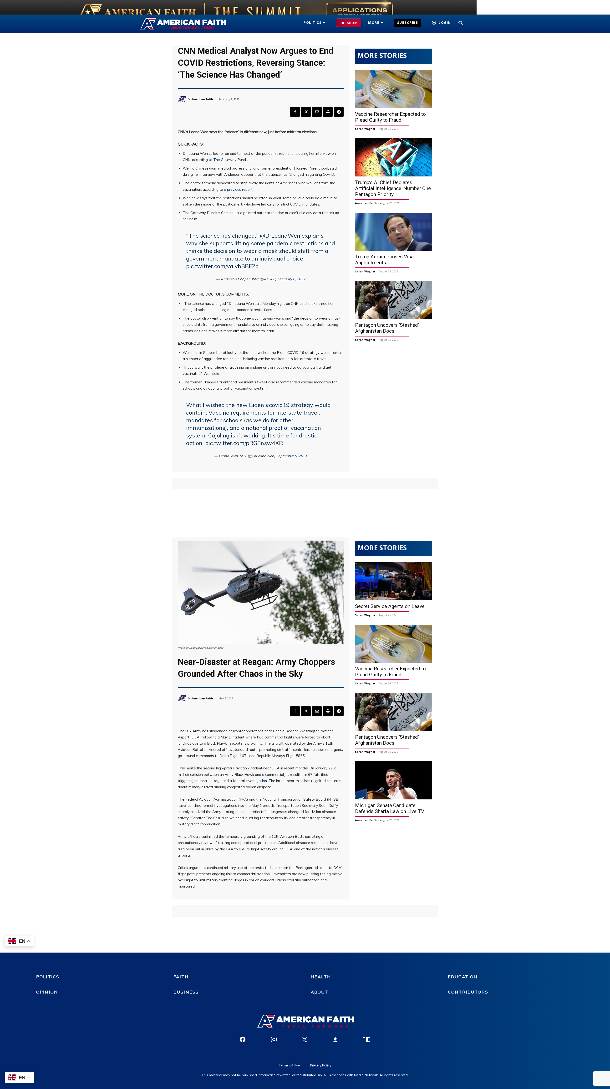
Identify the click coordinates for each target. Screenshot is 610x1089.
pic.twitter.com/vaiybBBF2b (222, 266)
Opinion (47, 992)
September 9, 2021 (291, 456)
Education (463, 976)
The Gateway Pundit (230, 159)
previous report (240, 189)
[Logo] (190, 23)
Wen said (211, 373)
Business (186, 992)
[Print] (328, 112)
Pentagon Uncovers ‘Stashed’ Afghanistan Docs (387, 328)
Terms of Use (289, 1065)
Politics (47, 976)
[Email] (317, 112)
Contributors (468, 992)
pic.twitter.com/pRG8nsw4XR (244, 443)
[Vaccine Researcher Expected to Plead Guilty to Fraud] (393, 89)
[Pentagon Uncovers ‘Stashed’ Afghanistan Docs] (393, 300)
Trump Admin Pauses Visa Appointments (384, 260)
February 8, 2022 (291, 279)
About (320, 992)
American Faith (202, 99)
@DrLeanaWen (280, 235)
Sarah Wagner (365, 128)
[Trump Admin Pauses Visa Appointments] (393, 232)
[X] (306, 112)
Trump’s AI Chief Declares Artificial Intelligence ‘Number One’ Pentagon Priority (393, 188)
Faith (181, 976)
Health (321, 976)
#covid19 (277, 404)
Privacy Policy (320, 1065)
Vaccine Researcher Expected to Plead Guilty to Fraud (390, 117)
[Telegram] (339, 112)
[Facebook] (295, 112)
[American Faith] (183, 99)
